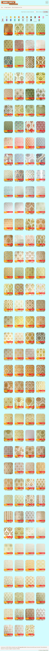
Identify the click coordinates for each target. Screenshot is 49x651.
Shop (2, 7)
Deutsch (2, 648)
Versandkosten (44, 647)
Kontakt (38, 647)
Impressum (3, 647)
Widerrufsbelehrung (13, 647)
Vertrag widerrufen (22, 647)
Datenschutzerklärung (31, 647)
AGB (7, 647)
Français (6, 648)
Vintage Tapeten (7, 7)
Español (14, 648)
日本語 (18, 648)
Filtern (46, 11)
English (10, 648)
